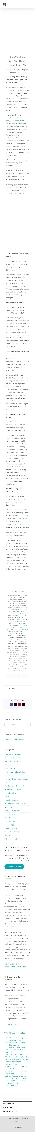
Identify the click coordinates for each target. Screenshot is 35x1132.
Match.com (15, 609)
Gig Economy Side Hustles (16, 786)
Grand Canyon (21, 518)
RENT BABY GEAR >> (12, 964)
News (7, 807)
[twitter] (15, 1096)
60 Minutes (21, 619)
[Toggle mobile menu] (31, 4)
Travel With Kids (12, 832)
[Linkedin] (18, 676)
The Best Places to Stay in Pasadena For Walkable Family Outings (16, 1083)
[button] (17, 1104)
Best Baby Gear (11, 758)
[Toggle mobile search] (28, 4)
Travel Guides (11, 828)
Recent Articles (17, 1033)
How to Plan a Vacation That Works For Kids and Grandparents (16, 1061)
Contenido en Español (14, 739)
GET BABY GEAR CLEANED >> (16, 967)
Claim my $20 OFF (14, 866)
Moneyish (15, 671)
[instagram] (24, 1096)
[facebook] (10, 1096)
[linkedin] (19, 1096)
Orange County (11, 811)
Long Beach (10, 793)
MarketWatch (23, 629)
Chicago (8, 765)
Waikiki (8, 835)
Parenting (9, 814)
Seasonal (8, 825)
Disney (8, 775)
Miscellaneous (11, 800)
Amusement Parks (12, 754)
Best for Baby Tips (12, 761)
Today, (12, 621)
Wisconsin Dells (11, 839)
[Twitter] (16, 676)
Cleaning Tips (11, 768)
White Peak (18, 1127)
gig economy (22, 124)
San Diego (9, 821)
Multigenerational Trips (14, 804)
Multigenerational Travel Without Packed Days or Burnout (15, 1049)
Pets (7, 818)
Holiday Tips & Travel (14, 789)
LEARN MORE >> (11, 1024)
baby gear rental (12, 121)
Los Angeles (10, 796)
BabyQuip (19, 90)
